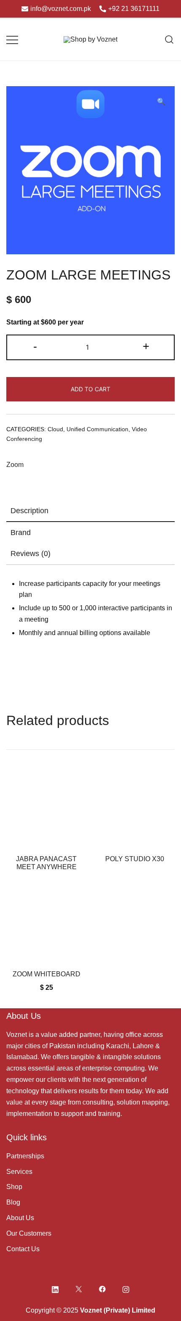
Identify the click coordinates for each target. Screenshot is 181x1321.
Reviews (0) (31, 553)
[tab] (90, 511)
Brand (21, 532)
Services (19, 1171)
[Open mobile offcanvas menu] (12, 39)
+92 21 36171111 (134, 8)
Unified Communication (97, 429)
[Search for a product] (169, 39)
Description (29, 510)
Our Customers (28, 1233)
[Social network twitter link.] (78, 1288)
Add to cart (90, 389)
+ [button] (146, 346)
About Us (20, 1217)
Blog (13, 1202)
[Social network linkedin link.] (55, 1288)
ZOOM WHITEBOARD (46, 974)
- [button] (35, 346)
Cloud (55, 429)
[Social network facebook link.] (102, 1288)
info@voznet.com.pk (60, 8)
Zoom (15, 464)
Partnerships (25, 1156)
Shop (14, 1186)
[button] (161, 102)
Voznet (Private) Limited (117, 1310)
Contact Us (23, 1248)
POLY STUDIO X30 (134, 858)
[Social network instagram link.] (125, 1288)
